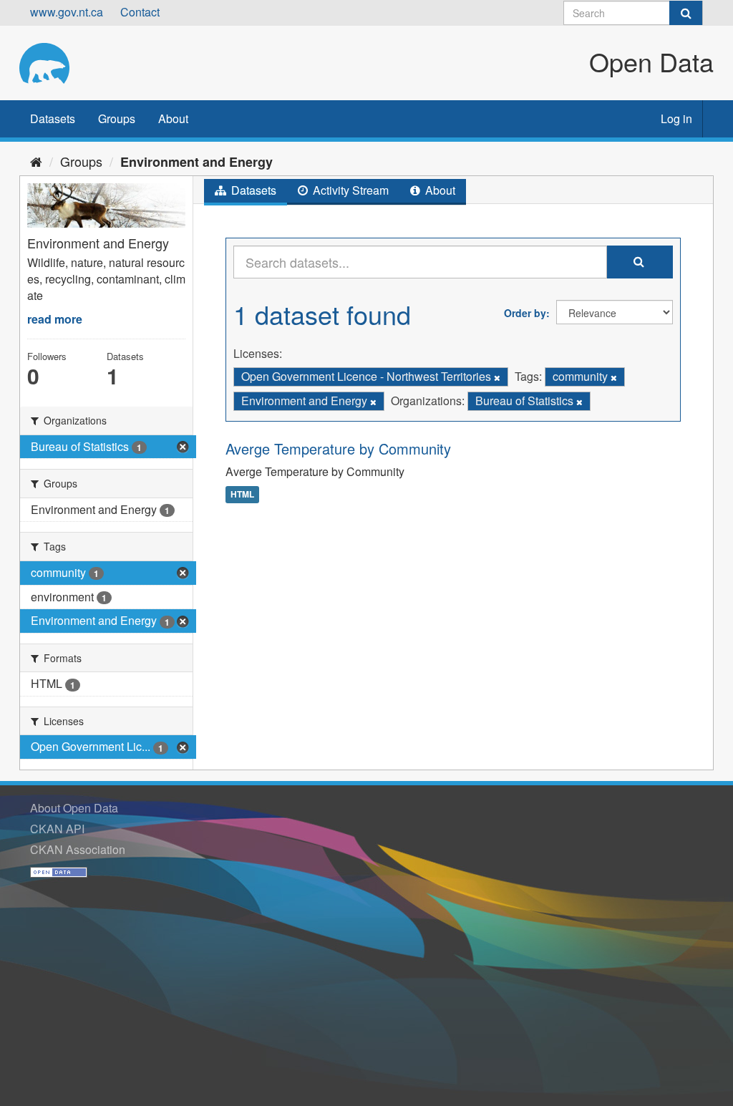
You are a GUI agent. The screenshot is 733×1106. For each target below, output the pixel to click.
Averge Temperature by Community (338, 448)
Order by (525, 313)
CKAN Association (77, 849)
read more (54, 319)
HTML (242, 493)
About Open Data (74, 808)
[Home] (36, 161)
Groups (116, 118)
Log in (676, 118)
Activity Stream (349, 190)
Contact (140, 12)
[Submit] (685, 13)
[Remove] (497, 377)
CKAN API (57, 828)
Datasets (52, 118)
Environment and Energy (196, 161)
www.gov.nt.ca (66, 12)
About (173, 118)
